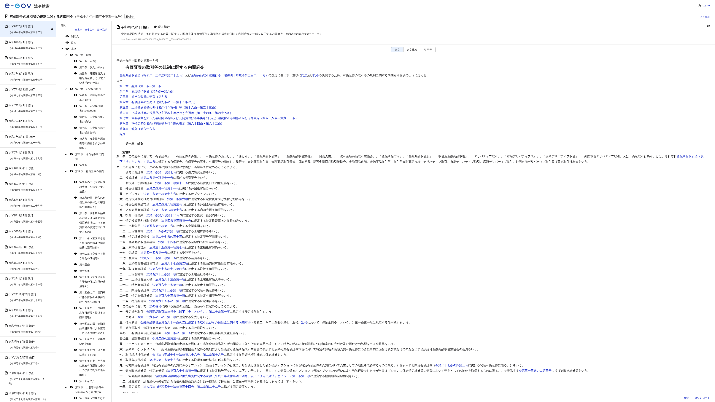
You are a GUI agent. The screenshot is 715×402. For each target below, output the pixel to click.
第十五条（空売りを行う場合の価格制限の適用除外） (92, 281)
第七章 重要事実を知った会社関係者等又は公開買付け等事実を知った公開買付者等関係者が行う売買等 (190, 118)
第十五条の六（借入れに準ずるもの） (92, 352)
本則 (73, 48)
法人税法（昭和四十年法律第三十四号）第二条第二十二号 (182, 386)
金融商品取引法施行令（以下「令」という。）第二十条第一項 (188, 311)
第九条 (83, 165)
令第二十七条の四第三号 (451, 365)
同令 (316, 75)
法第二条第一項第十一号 (156, 177)
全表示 (78, 29)
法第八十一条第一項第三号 (158, 258)
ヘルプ (706, 6)
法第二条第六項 (177, 199)
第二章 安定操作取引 (88, 89)
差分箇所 (102, 29)
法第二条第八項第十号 (167, 210)
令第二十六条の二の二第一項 (156, 317)
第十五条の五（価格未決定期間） (92, 341)
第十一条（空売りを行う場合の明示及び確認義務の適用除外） (92, 242)
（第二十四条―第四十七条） (213, 113)
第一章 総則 (83, 55)
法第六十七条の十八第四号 (167, 269)
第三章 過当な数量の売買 (89, 156)
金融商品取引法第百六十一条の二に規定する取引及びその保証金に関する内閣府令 (195, 322)
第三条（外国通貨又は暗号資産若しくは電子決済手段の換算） (92, 77)
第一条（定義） (88, 61)
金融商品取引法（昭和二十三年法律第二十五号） (152, 75)
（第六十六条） (147, 129)
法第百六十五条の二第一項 (167, 301)
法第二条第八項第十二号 (162, 215)
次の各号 (155, 306)
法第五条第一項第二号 (158, 226)
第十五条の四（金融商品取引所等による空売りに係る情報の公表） (92, 328)
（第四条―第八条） (162, 91)
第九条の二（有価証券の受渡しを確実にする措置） (92, 186)
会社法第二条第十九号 (164, 360)
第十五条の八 (87, 381)
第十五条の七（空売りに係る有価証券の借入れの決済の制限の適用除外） (92, 368)
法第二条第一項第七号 (161, 172)
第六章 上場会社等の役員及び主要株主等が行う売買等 (157, 113)
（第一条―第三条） (150, 86)
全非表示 (89, 29)
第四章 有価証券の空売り (89, 173)
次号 (304, 322)
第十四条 (84, 270)
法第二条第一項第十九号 (159, 194)
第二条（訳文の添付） (92, 67)
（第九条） (162, 96)
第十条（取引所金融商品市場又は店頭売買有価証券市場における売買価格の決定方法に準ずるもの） (92, 222)
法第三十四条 (167, 242)
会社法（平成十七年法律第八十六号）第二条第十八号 (188, 354)
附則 (122, 134)
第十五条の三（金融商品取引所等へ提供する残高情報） (92, 312)
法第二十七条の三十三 (167, 236)
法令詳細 (705, 17)
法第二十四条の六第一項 (162, 231)
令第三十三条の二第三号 (535, 370)
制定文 (75, 36)
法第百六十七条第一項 (182, 370)
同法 (304, 75)
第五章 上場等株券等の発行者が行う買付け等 (89, 389)
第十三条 (84, 264)
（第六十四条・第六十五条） (204, 123)
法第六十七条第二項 (174, 263)
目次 (73, 42)
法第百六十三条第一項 (161, 274)
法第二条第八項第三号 (167, 204)
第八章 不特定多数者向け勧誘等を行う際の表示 (152, 123)
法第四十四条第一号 (153, 252)
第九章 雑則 (128, 129)
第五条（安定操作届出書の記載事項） (92, 108)
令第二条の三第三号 (177, 333)
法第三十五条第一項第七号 (167, 247)
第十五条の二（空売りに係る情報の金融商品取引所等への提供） (92, 296)
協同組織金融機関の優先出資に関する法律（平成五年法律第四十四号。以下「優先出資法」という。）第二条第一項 (232, 376)
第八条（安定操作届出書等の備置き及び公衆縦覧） (92, 143)
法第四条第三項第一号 (176, 220)
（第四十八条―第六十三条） (279, 118)
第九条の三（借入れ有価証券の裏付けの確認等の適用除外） (92, 202)
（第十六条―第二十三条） (200, 107)
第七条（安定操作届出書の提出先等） (92, 130)
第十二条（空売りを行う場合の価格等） (92, 256)
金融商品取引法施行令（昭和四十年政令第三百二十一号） (229, 75)
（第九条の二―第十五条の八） (176, 102)
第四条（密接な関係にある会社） (92, 97)
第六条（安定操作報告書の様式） (92, 119)
